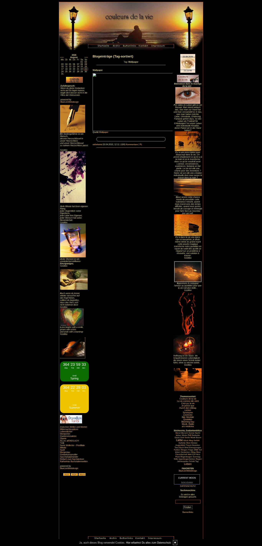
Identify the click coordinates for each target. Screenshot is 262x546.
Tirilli (62, 443)
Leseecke (187, 415)
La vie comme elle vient (188, 401)
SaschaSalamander (69, 457)
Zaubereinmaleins (68, 436)
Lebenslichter (66, 431)
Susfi (62, 450)
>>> (86, 57)
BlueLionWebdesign (69, 102)
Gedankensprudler (68, 454)
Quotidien (187, 419)
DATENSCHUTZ (188, 486)
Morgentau (65, 452)
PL (141, 144)
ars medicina (188, 426)
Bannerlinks (187, 512)
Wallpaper (103, 132)
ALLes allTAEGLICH (69, 441)
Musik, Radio (188, 424)
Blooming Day (187, 422)
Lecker (188, 410)
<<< (61, 57)
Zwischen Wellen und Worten (73, 427)
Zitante (63, 438)
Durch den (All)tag (187, 408)
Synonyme (188, 412)
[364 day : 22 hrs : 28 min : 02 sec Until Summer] (74, 412)
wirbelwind (97, 144)
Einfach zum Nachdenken (72, 459)
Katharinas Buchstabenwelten (74, 461)
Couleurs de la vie (188, 399)
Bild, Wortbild (188, 417)
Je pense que (187, 405)
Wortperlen (65, 434)
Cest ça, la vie (187, 403)
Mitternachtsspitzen (69, 429)
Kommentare (132, 144)
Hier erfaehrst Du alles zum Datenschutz (148, 542)
